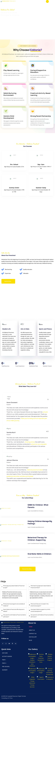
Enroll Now (6, 25)
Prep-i (4, 660)
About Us (32, 630)
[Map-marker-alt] (12, 643)
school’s (45, 412)
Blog (30, 640)
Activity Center (7, 656)
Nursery (5, 670)
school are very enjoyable (39, 444)
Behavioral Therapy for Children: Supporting (37, 538)
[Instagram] (6, 643)
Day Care (5, 653)
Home (30, 627)
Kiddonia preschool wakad (35, 470)
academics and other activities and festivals (20, 476)
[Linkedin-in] (15, 643)
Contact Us (32, 633)
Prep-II (4, 663)
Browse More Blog (27, 569)
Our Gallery (33, 637)
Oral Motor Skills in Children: (40, 554)
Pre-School (6, 666)
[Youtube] (9, 643)
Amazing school (30, 442)
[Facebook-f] (2, 643)
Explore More (7, 281)
